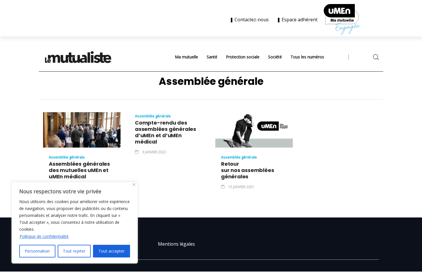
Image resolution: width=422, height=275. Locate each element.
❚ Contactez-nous (250, 19)
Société (275, 57)
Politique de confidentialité (44, 236)
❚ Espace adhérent (297, 19)
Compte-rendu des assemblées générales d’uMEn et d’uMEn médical (165, 132)
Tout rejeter (74, 251)
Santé (212, 57)
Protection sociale (243, 57)
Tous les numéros (307, 57)
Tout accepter (111, 251)
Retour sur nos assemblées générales (247, 170)
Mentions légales (176, 244)
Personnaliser (37, 251)
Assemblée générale (67, 157)
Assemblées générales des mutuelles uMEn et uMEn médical (79, 170)
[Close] (134, 184)
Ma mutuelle (186, 57)
